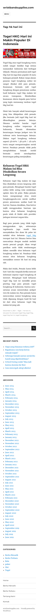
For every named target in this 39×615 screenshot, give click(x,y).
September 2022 (12, 449)
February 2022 (11, 461)
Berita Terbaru (11, 558)
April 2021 (9, 492)
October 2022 (11, 446)
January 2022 (11, 464)
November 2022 (12, 443)
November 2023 (12, 407)
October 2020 (11, 507)
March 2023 (10, 431)
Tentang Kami (9, 596)
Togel (19, 311)
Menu (6, 14)
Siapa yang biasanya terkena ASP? (19, 347)
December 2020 (12, 501)
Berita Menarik (11, 555)
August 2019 (10, 531)
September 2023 (12, 413)
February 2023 (11, 434)
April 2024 (9, 392)
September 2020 (12, 510)
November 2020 (12, 504)
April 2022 (9, 455)
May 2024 (9, 389)
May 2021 (9, 489)
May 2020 (9, 522)
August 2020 (10, 513)
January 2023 (10, 437)
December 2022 (12, 440)
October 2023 (11, 410)
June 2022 (9, 452)
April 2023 (9, 428)
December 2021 (11, 467)
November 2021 (12, 471)
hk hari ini (26, 311)
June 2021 (9, 486)
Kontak (6, 602)
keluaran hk (7, 313)
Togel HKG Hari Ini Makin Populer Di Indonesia (17, 40)
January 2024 (11, 401)
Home (5, 580)
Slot (7, 567)
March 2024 (10, 395)
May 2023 (9, 425)
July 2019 (9, 534)
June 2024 (9, 386)
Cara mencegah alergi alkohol (18, 368)
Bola (7, 561)
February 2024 (11, 398)
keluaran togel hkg (19, 313)
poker (7, 564)
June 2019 (9, 537)
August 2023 (10, 416)
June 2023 (9, 422)
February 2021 (11, 498)
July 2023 (9, 419)
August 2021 (10, 480)
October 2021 (10, 474)
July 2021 (9, 483)
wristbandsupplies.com (18, 7)
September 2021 (12, 477)
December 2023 (12, 404)
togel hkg (31, 235)
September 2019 (12, 528)
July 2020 (9, 516)
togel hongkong (21, 315)
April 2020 (9, 525)
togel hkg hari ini (9, 315)
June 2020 (9, 519)
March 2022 (10, 458)
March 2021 (10, 495)
